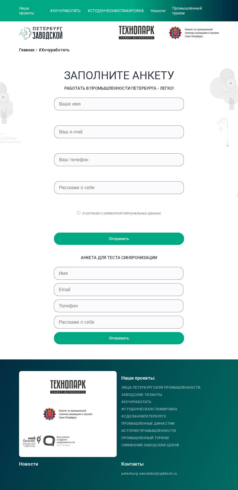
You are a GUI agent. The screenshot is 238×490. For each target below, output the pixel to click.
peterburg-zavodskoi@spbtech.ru (149, 473)
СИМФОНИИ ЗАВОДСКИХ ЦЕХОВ (150, 445)
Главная (26, 50)
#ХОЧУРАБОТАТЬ (65, 11)
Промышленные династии (148, 423)
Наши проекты (26, 10)
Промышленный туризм (187, 10)
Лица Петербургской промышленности (160, 387)
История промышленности (148, 431)
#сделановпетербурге (143, 416)
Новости (158, 11)
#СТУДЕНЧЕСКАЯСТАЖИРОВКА (116, 11)
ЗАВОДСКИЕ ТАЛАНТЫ (141, 395)
